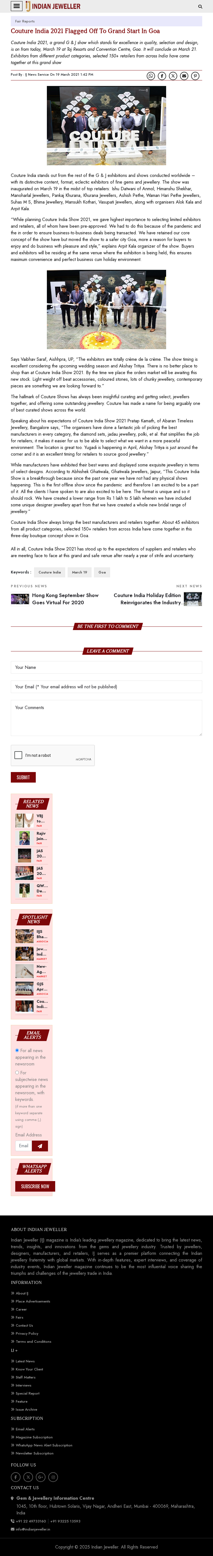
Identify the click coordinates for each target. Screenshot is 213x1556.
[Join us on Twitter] (173, 76)
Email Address (28, 1135)
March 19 (79, 572)
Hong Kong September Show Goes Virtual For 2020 (65, 599)
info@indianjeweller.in (33, 1529)
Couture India (50, 572)
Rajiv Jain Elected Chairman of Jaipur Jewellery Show (42, 836)
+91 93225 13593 (66, 1521)
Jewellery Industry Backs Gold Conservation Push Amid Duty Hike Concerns (42, 951)
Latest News (25, 1361)
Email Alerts (25, 1429)
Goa (102, 572)
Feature (21, 1401)
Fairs (19, 1317)
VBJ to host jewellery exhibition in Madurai (42, 818)
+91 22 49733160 (31, 1521)
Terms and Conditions (33, 1341)
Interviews (23, 1385)
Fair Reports (25, 21)
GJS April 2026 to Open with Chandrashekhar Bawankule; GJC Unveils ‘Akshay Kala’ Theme (42, 986)
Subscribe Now (35, 1186)
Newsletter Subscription (35, 1453)
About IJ (22, 1293)
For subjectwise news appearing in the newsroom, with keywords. (31, 1099)
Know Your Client (29, 1369)
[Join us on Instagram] (53, 1477)
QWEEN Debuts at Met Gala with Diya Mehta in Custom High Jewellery (42, 888)
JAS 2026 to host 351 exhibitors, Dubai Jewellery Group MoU (42, 871)
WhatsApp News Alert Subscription (44, 1445)
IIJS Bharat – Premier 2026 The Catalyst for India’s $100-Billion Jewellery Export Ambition (42, 934)
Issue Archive (26, 1409)
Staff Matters (26, 1377)
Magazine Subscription (34, 1437)
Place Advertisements (33, 1301)
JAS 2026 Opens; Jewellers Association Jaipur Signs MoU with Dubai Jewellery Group (42, 853)
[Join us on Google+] (40, 1477)
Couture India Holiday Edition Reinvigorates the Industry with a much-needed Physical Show (158, 603)
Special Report (27, 1393)
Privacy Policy (27, 1333)
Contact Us (24, 1325)
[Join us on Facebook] (162, 76)
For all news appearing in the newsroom (30, 1057)
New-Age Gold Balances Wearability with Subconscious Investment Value (42, 969)
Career (21, 1309)
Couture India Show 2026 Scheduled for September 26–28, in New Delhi (42, 1004)
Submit (23, 777)
